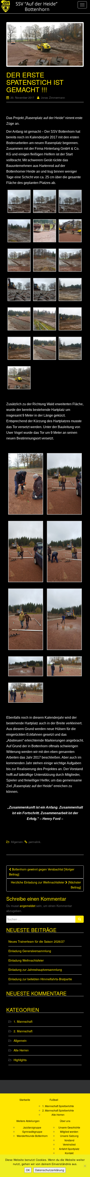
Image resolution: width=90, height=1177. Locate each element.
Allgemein (17, 842)
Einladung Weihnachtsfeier (26, 960)
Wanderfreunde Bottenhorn (32, 1136)
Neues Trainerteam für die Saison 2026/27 (36, 941)
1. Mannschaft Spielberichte (58, 1106)
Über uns (65, 1121)
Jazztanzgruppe (32, 1127)
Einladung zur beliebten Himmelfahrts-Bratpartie (40, 979)
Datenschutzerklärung (49, 1170)
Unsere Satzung (69, 1136)
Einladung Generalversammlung (29, 951)
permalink (34, 842)
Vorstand (69, 1140)
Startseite (24, 1099)
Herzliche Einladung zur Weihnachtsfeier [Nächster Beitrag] (46, 884)
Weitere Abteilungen (28, 1121)
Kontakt (69, 1153)
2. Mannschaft (23, 1031)
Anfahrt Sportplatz (69, 1149)
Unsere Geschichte (69, 1127)
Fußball (54, 1099)
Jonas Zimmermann (53, 98)
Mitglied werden (69, 1131)
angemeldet (27, 906)
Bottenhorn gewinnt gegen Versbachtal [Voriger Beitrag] (41, 871)
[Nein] (85, 1166)
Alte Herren (21, 1050)
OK (28, 1170)
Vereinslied (69, 1144)
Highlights (20, 1060)
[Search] (79, 919)
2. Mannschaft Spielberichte (58, 1110)
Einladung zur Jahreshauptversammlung (35, 969)
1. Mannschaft (23, 1021)
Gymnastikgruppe (32, 1131)
